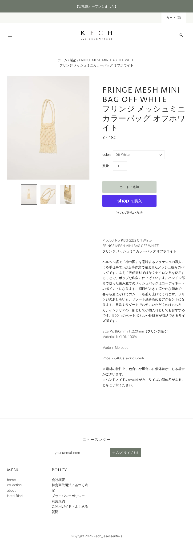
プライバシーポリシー (68, 496)
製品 (73, 60)
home (11, 480)
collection (14, 485)
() (173, 17)
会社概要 (58, 480)
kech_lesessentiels (108, 536)
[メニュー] (10, 35)
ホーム (62, 60)
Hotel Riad (15, 496)
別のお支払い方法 (129, 212)
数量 (105, 166)
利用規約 (58, 501)
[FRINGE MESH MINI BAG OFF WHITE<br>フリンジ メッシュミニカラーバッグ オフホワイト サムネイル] (29, 194)
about (11, 490)
